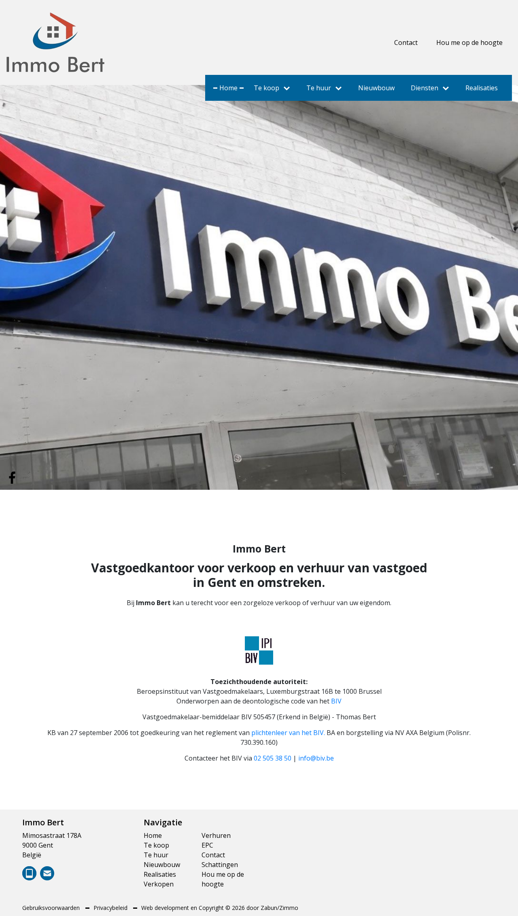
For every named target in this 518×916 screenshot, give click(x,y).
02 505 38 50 (272, 758)
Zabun (269, 908)
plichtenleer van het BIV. (288, 732)
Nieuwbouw (376, 87)
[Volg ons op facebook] (12, 476)
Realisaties (481, 87)
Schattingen (220, 864)
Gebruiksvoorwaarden (51, 908)
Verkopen (159, 884)
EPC (207, 845)
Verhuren (216, 835)
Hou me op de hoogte (469, 42)
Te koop (266, 87)
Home (228, 87)
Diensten (424, 87)
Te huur (318, 87)
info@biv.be (316, 758)
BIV (336, 701)
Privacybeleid (111, 908)
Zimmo (288, 908)
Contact (406, 42)
